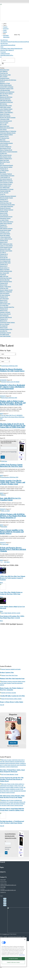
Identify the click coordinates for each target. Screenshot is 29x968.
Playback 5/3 (3, 225)
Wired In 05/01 (3, 227)
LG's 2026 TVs (3, 331)
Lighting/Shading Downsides (7, 175)
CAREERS (5, 936)
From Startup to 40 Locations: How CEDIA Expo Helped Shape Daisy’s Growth (12, 617)
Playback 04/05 (4, 283)
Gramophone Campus (5, 218)
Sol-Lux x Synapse (4, 324)
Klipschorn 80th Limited (6, 105)
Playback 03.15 (4, 319)
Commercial (9, 45)
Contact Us (3, 892)
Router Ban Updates (5, 235)
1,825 (5, 562)
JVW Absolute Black (5, 90)
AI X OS (2, 163)
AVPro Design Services (6, 155)
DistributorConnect (4, 78)
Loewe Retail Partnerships (6, 206)
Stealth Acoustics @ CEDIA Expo (8, 80)
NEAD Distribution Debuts (6, 134)
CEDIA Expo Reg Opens (6, 278)
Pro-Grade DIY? (4, 326)
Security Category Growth (6, 290)
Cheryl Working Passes (6, 184)
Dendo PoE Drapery (5, 114)
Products (9, 41)
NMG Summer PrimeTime (6, 180)
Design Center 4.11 (4, 268)
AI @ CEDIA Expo (4, 315)
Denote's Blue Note (5, 279)
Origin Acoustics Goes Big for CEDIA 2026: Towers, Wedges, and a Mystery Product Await (12, 482)
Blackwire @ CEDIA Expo (6, 97)
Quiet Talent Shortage (5, 336)
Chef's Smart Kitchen (5, 233)
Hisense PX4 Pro (4, 136)
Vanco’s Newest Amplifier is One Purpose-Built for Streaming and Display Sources (12, 532)
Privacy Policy (22, 954)
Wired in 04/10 (3, 266)
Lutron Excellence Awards (6, 143)
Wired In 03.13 (3, 320)
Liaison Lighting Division (6, 239)
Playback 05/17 (4, 199)
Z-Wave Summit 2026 (5, 237)
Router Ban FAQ (4, 257)
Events (5, 30)
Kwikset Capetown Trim (7, 672)
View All (2, 705)
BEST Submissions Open (6, 244)
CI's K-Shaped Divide (5, 261)
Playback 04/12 (4, 264)
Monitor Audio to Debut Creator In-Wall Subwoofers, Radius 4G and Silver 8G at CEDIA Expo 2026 (13, 403)
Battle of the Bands (4, 269)
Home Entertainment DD (6, 121)
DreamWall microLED (5, 259)
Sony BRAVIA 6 (3, 71)
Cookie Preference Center (13, 962)
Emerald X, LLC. (6, 934)
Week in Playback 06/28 (6, 150)
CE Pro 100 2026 (4, 192)
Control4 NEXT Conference (6, 87)
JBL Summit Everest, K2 (6, 179)
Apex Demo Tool (4, 95)
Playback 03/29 (4, 297)
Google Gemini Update (5, 230)
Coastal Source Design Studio (7, 204)
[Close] (24, 939)
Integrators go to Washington (7, 92)
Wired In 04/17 (3, 256)
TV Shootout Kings (4, 138)
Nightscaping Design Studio (7, 128)
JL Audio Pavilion (4, 170)
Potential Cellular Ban (5, 191)
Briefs (5, 41)
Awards (5, 32)
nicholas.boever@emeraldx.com (8, 890)
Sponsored (23, 41)
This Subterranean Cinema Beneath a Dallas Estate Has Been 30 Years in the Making (12, 796)
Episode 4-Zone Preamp (6, 250)
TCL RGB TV (3, 252)
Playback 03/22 (4, 309)
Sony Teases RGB (4, 273)
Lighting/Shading (14, 48)
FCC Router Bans (4, 305)
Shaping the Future (4, 69)
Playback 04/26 (4, 240)
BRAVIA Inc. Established (6, 291)
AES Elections (3, 104)
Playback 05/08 (4, 211)
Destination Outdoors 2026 (6, 88)
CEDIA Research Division (6, 216)
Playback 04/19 (4, 254)
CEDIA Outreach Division (6, 247)
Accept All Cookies (13, 958)
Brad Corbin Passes (5, 162)
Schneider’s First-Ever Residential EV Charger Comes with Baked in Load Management (12, 387)
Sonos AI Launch (4, 122)
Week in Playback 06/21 (6, 158)
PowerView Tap (4, 73)
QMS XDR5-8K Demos (5, 100)
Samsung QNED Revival (6, 317)
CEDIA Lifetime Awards (6, 85)
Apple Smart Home (4, 126)
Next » (8, 562)
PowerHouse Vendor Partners (7, 322)
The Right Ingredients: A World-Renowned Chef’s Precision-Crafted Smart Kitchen (12, 822)
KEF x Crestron (3, 76)
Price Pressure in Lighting (6, 182)
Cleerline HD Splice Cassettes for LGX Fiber (12, 696)
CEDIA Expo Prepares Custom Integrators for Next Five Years (11, 465)
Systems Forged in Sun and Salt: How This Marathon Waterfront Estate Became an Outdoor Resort (11, 779)
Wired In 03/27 (3, 300)
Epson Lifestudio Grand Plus (7, 307)
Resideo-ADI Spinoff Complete (7, 117)
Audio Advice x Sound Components (8, 151)
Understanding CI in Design (6, 189)
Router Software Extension (6, 209)
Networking (4, 45)
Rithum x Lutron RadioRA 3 (6, 112)
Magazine (4, 53)
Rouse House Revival (5, 314)
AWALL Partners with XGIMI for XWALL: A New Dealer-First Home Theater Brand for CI (13, 516)
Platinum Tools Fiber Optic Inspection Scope (12, 678)
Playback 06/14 (4, 168)
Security (20, 48)
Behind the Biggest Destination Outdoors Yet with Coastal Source (12, 370)
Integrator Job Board (5, 312)
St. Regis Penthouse (5, 295)
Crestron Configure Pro (5, 146)
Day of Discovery (4, 201)
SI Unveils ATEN (4, 145)
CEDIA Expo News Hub (5, 203)
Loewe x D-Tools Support (6, 245)
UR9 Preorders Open (5, 303)
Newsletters (7, 55)
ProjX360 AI (3, 274)
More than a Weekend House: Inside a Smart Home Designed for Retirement (12, 770)
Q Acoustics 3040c (4, 119)
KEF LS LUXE (3, 124)
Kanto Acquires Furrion (5, 157)
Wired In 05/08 (3, 213)
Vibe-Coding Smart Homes (6, 221)
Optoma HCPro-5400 (5, 249)
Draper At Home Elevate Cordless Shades (11, 702)
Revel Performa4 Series (6, 281)
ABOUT (1, 936)
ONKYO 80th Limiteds (5, 107)
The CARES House (4, 334)
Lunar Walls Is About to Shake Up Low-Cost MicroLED (12, 607)
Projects (5, 27)
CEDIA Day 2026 (4, 288)
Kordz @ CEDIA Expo (5, 98)
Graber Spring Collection (6, 223)
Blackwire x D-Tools (5, 83)
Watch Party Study (4, 160)
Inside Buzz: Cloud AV (5, 332)
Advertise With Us (4, 50)
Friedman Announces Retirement (8, 196)
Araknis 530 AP (4, 302)
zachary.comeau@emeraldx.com (8, 885)
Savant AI (2, 81)
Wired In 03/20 (3, 310)
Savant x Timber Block (5, 286)
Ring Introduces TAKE (5, 75)
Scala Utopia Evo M (5, 141)
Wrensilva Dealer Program (6, 198)
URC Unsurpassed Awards (6, 165)
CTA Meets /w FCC (4, 232)
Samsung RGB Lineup (5, 262)
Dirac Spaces (3, 129)
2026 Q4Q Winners (4, 293)
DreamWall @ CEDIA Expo (6, 102)
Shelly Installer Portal (5, 186)
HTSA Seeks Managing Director (8, 133)
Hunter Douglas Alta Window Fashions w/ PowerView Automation (11, 689)
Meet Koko (2, 139)
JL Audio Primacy (4, 220)
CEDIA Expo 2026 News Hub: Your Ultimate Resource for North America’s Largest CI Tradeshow (12, 578)
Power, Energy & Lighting (6, 167)
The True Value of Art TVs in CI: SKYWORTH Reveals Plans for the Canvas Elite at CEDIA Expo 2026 (12, 425)
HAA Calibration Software (6, 228)
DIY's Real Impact (4, 298)
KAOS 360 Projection (5, 116)
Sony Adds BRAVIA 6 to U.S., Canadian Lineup (10, 499)
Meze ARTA (3, 172)
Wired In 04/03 (3, 285)
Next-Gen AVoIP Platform (6, 93)
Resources (6, 28)
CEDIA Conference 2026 (6, 271)
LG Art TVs (2, 194)
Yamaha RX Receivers (5, 208)
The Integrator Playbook (6, 174)
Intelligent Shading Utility (6, 329)
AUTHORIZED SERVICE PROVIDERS (14, 936)
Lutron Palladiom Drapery (6, 109)
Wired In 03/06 (3, 327)
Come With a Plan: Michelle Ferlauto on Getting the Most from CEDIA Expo (11, 593)
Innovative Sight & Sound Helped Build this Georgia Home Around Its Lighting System (12, 809)
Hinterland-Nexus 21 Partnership (8, 131)
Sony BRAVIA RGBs (5, 187)
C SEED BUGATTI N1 (5, 177)
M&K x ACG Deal (4, 276)
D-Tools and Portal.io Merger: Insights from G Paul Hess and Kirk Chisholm (13, 549)
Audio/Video (7, 48)
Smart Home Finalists (5, 110)
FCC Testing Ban (4, 215)
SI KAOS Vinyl (3, 153)
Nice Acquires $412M (5, 148)
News (2, 41)
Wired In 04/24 (3, 242)
